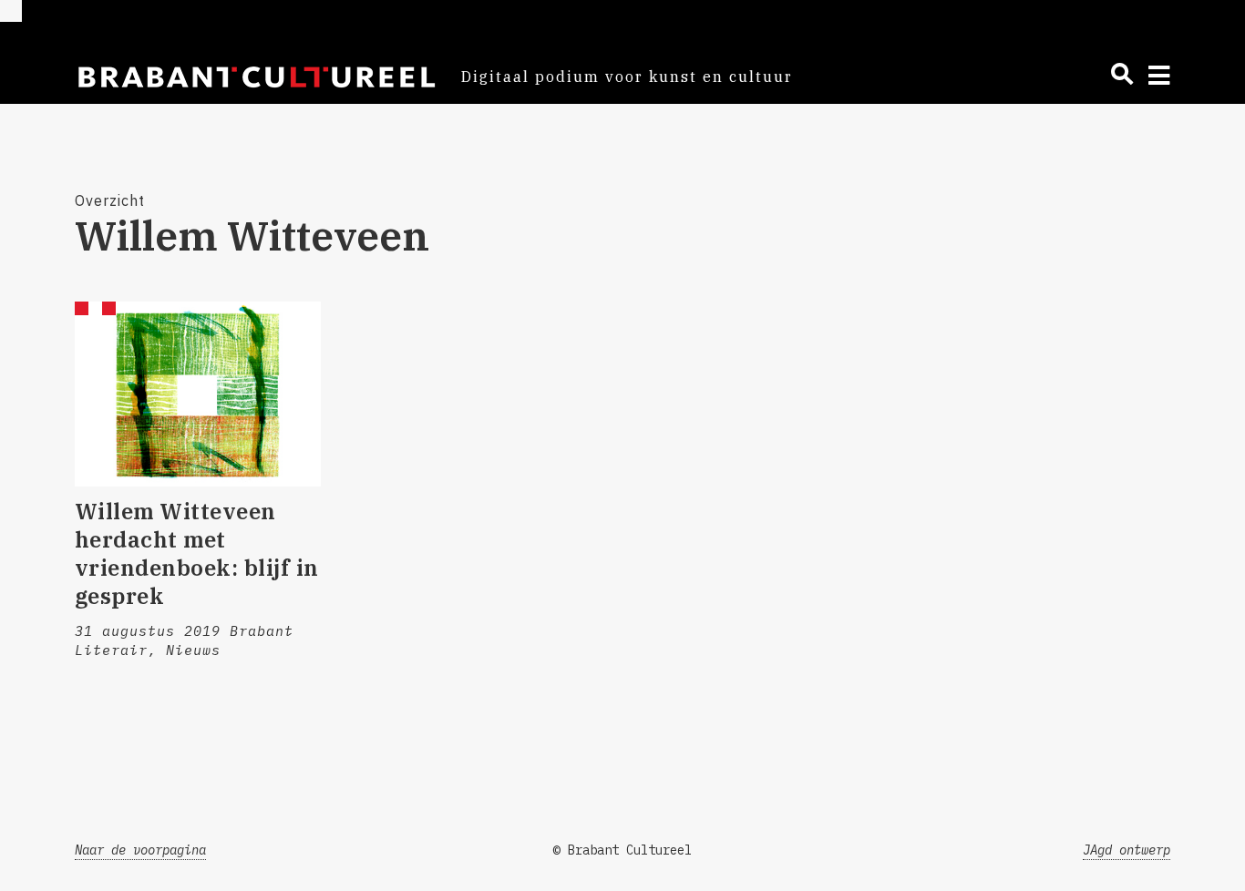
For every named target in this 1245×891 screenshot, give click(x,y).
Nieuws (193, 650)
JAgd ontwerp (1126, 850)
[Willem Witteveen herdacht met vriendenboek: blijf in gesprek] (198, 394)
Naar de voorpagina (140, 850)
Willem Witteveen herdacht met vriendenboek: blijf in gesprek (197, 554)
